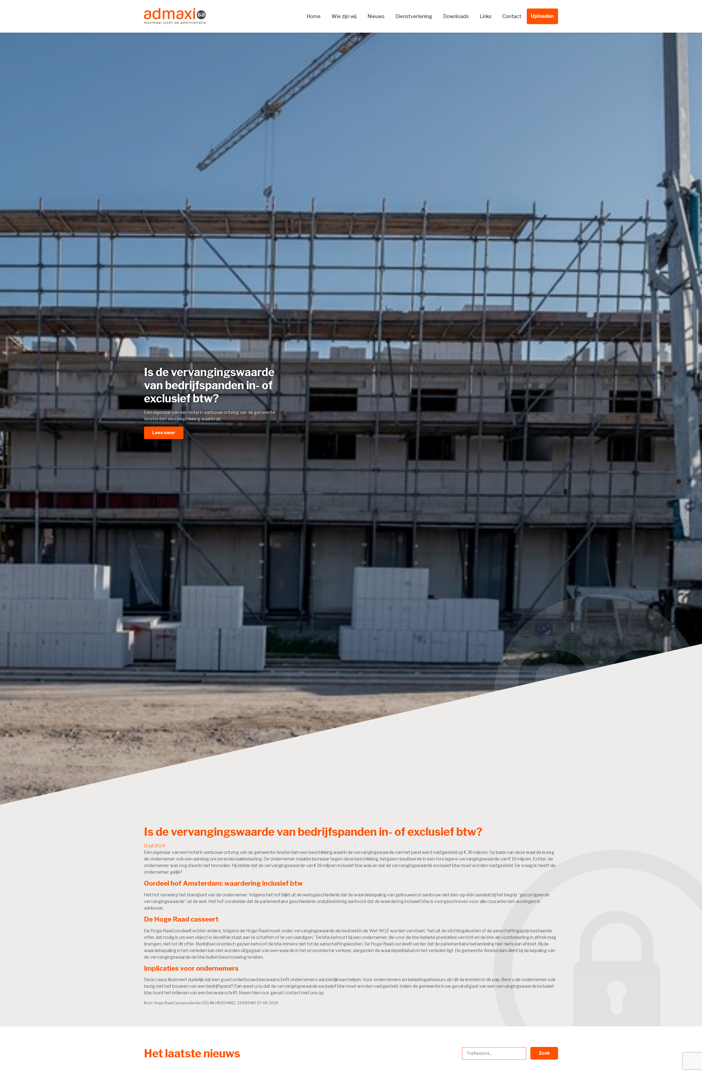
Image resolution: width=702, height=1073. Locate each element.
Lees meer (163, 432)
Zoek (544, 1053)
